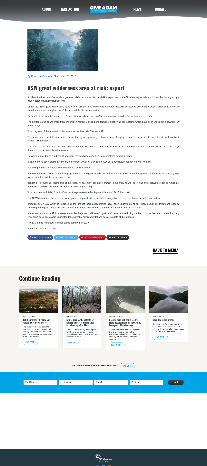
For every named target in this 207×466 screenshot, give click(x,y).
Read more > (30, 342)
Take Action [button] (70, 9)
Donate (160, 9)
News (137, 9)
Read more (143, 365)
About (47, 9)
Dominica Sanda (40, 76)
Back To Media (165, 250)
